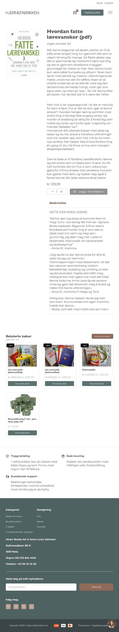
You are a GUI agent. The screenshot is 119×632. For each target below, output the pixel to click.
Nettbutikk (92, 12)
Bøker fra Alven (14, 516)
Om (39, 516)
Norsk (100, 3)
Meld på (96, 587)
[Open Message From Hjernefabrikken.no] (111, 624)
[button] (111, 624)
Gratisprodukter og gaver (19, 532)
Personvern (84, 625)
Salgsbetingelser (101, 625)
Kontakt (41, 526)
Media (40, 521)
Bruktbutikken (14, 521)
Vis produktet (22, 383)
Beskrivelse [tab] (57, 203)
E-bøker (10, 526)
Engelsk (109, 3)
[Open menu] (110, 12)
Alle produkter (102, 336)
